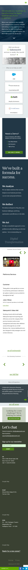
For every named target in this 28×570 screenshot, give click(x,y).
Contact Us (4, 568)
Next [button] (25, 252)
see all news (14, 404)
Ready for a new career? (11, 551)
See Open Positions (14, 418)
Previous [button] (21, 252)
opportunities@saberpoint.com (11, 436)
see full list (14, 374)
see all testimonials (14, 351)
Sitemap (10, 560)
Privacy (17, 560)
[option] (14, 296)
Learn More (6, 305)
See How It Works (14, 152)
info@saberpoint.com (19, 431)
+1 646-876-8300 (10, 463)
